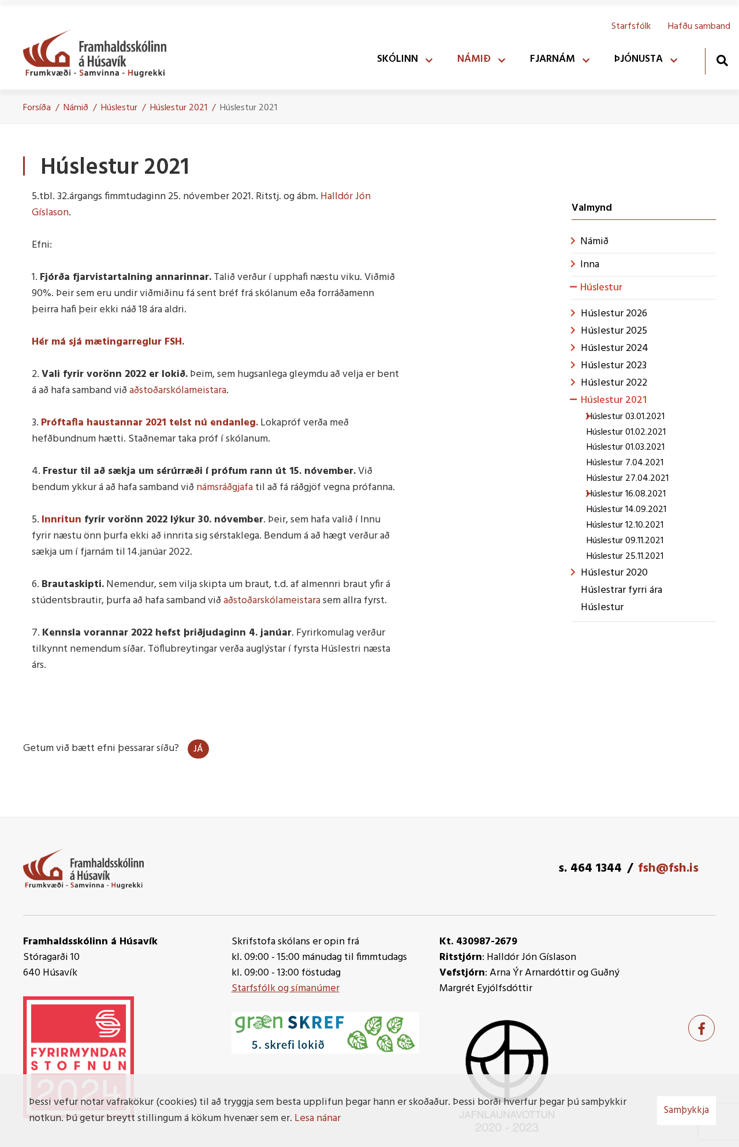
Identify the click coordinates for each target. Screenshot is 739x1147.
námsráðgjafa (224, 487)
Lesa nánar (317, 1118)
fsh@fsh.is (668, 868)
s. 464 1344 (590, 868)
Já (198, 749)
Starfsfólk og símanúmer (285, 988)
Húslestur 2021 (178, 107)
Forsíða (37, 107)
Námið (76, 107)
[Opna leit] (722, 60)
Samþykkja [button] (686, 1110)
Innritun (63, 519)
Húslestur (119, 107)
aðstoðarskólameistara (177, 390)
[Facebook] (701, 1028)
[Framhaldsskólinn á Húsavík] (100, 51)
